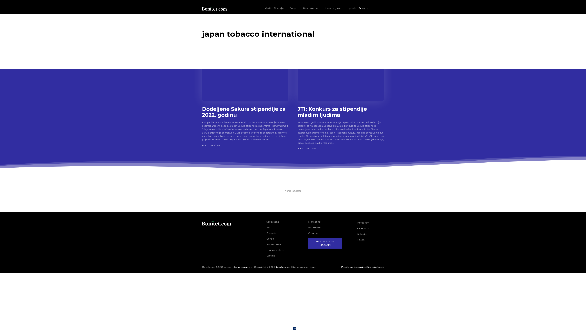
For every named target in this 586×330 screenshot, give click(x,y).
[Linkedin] (352, 234)
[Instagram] (352, 223)
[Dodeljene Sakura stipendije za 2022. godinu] (245, 77)
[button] (380, 8)
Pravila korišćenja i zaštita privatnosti (362, 267)
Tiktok (361, 239)
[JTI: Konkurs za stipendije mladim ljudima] (341, 77)
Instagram (363, 222)
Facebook (363, 228)
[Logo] (214, 8)
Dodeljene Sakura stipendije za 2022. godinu (244, 112)
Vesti (205, 145)
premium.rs (245, 267)
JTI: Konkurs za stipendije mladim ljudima (332, 112)
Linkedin (362, 234)
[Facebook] (352, 228)
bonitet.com (283, 267)
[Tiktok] (352, 239)
